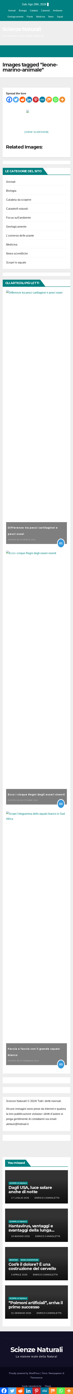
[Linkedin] (29, 100)
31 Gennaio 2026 (21, 1313)
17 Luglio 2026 (20, 1198)
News (51, 16)
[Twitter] (16, 100)
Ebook (48, 1386)
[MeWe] (42, 100)
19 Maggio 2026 (21, 1236)
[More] (62, 100)
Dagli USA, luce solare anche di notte (30, 1189)
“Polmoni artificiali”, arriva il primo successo (35, 1304)
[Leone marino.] (36, 117)
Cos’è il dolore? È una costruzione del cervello (32, 1266)
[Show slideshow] (36, 132)
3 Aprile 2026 (19, 1275)
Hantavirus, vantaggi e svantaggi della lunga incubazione (30, 1230)
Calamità (45, 10)
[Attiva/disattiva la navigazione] (66, 51)
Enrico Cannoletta (47, 1198)
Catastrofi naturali (17, 208)
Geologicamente (15, 16)
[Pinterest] (36, 100)
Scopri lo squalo (16, 262)
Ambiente (57, 10)
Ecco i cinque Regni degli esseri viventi (36, 794)
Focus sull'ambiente (18, 217)
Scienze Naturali (22, 29)
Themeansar (36, 1377)
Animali (12, 10)
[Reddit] (22, 100)
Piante (30, 16)
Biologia (23, 10)
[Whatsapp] (56, 100)
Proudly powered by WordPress (25, 1373)
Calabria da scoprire (18, 199)
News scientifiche (17, 253)
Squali (60, 16)
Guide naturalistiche (31, 1386)
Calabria (34, 10)
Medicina (40, 16)
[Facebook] (9, 100)
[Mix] (49, 100)
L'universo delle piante (20, 235)
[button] (53, 51)
